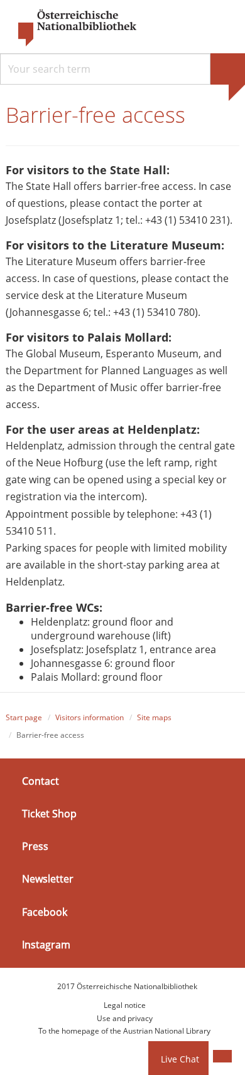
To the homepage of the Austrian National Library (124, 1030)
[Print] (222, 1056)
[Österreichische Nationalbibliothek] (71, 28)
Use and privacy (125, 1018)
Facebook (44, 911)
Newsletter (48, 879)
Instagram (46, 945)
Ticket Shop (49, 814)
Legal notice (125, 1005)
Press (35, 846)
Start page (24, 717)
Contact (40, 781)
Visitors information (89, 717)
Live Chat (180, 1059)
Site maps (154, 717)
